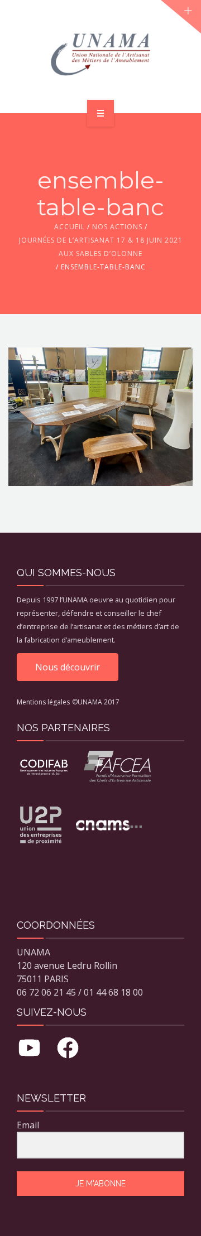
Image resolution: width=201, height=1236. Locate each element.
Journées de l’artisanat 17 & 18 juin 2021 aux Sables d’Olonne (101, 246)
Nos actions (117, 226)
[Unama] (100, 54)
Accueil (69, 226)
